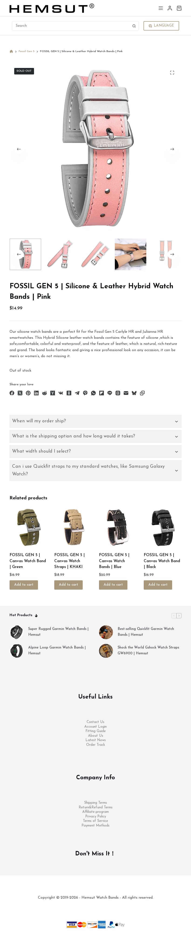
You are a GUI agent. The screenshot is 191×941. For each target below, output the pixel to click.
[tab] (95, 421)
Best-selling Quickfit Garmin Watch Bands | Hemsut (146, 632)
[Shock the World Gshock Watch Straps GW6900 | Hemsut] (106, 651)
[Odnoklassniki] (69, 393)
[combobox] (71, 25)
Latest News (95, 740)
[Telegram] (77, 393)
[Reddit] (44, 393)
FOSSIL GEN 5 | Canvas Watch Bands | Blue (114, 561)
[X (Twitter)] (20, 393)
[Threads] (118, 393)
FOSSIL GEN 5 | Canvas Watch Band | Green (28, 561)
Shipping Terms (95, 803)
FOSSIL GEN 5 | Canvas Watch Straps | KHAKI (69, 561)
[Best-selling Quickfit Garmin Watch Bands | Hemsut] (106, 632)
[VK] (60, 393)
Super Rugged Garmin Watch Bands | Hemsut (58, 632)
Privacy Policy (95, 816)
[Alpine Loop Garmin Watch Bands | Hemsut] (17, 651)
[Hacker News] (52, 393)
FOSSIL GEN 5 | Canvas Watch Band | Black (162, 561)
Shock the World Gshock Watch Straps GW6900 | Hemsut (148, 650)
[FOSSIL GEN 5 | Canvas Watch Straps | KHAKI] (73, 527)
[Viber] (85, 393)
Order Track (95, 745)
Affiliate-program (95, 812)
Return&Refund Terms (96, 807)
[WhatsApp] (93, 393)
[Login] (169, 8)
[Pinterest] (28, 393)
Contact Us (95, 722)
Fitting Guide (95, 731)
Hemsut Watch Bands (101, 907)
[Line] (109, 393)
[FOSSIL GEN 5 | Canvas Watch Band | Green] (28, 527)
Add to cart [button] (23, 585)
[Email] (126, 393)
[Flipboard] (101, 393)
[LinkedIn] (36, 393)
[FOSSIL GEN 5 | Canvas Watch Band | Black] (162, 527)
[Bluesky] (134, 393)
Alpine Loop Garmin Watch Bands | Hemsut (57, 650)
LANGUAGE (164, 25)
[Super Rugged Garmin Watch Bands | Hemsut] (17, 632)
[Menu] (161, 8)
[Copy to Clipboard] (142, 393)
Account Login (95, 727)
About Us (95, 736)
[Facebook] (12, 393)
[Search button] (134, 25)
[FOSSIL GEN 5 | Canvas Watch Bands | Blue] (118, 527)
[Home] (11, 51)
